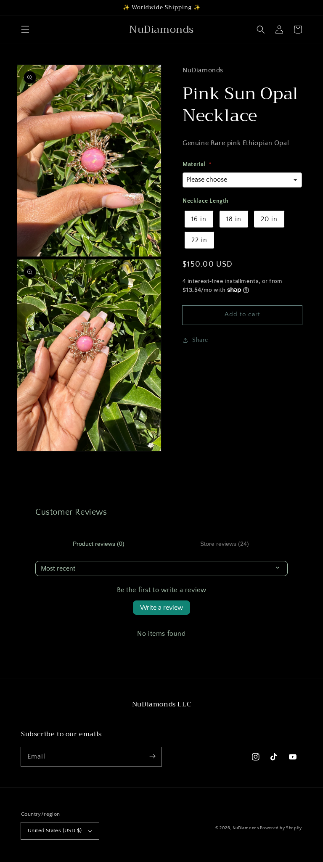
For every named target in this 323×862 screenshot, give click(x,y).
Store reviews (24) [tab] (224, 543)
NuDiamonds (246, 828)
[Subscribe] (152, 756)
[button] (25, 29)
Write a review (161, 607)
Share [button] (200, 340)
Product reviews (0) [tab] (98, 543)
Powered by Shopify (281, 828)
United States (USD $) (55, 830)
